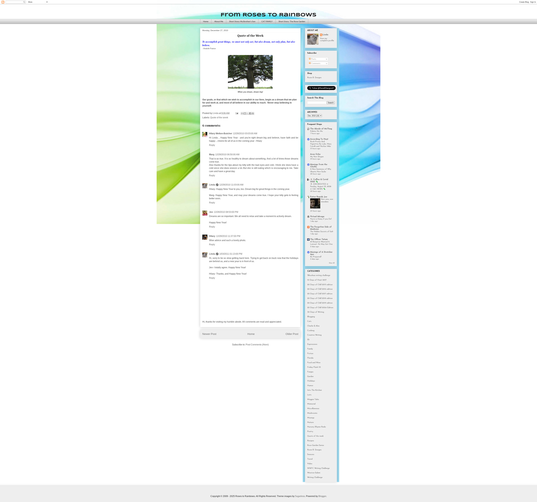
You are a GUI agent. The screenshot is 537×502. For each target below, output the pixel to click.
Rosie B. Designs (314, 78)
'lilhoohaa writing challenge (318, 275)
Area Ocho (315, 154)
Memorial (311, 404)
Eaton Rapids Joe (318, 197)
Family (310, 349)
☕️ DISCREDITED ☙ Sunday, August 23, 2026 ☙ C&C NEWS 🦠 (320, 186)
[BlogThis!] (244, 113)
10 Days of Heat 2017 (317, 280)
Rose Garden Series (315, 445)
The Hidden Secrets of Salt (321, 232)
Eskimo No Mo (316, 131)
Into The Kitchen (314, 390)
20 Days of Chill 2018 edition (320, 298)
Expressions (312, 344)
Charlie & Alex (313, 326)
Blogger (322, 496)
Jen (211, 212)
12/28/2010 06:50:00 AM (227, 154)
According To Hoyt (319, 139)
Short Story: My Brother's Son (242, 21)
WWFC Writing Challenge (318, 468)
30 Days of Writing (315, 312)
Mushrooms (312, 413)
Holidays (311, 381)
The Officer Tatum (319, 239)
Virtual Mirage (317, 217)
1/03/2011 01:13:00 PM (230, 254)
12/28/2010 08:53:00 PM (226, 212)
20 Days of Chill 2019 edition (320, 303)
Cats (309, 321)
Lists (309, 395)
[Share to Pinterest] (252, 113)
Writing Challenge (314, 477)
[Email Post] (237, 113)
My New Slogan (317, 157)
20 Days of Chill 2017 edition (319, 294)
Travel (310, 459)
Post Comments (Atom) (257, 344)
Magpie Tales (313, 399)
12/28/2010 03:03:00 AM (245, 133)
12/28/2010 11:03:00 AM (231, 185)
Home (205, 21)
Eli (308, 340)
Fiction (310, 353)
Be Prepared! (315, 257)
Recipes (310, 441)
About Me (218, 21)
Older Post (292, 333)
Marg (211, 154)
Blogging (311, 317)
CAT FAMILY (267, 21)
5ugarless (300, 496)
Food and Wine (313, 363)
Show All (332, 263)
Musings (310, 418)
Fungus (310, 372)
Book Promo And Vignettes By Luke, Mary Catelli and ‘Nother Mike (320, 144)
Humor (310, 386)
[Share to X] (247, 113)
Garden (310, 376)
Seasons (310, 454)
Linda (212, 185)
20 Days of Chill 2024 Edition (320, 308)
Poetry (310, 431)
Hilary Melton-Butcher (220, 133)
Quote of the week (219, 117)
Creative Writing (314, 335)
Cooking (310, 331)
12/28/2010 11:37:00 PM (228, 236)
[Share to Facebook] (250, 113)
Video (309, 464)
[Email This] (242, 113)
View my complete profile (327, 40)
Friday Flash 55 (314, 367)
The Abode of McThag (321, 129)
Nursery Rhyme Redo (316, 427)
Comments (315, 63)
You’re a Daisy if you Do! (321, 219)
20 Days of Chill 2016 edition (320, 289)
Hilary (212, 236)
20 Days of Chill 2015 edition (320, 285)
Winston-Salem (313, 473)
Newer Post (209, 333)
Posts (313, 59)
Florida (310, 358)
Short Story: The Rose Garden (292, 21)
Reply (212, 145)
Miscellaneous (313, 409)
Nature (310, 422)
